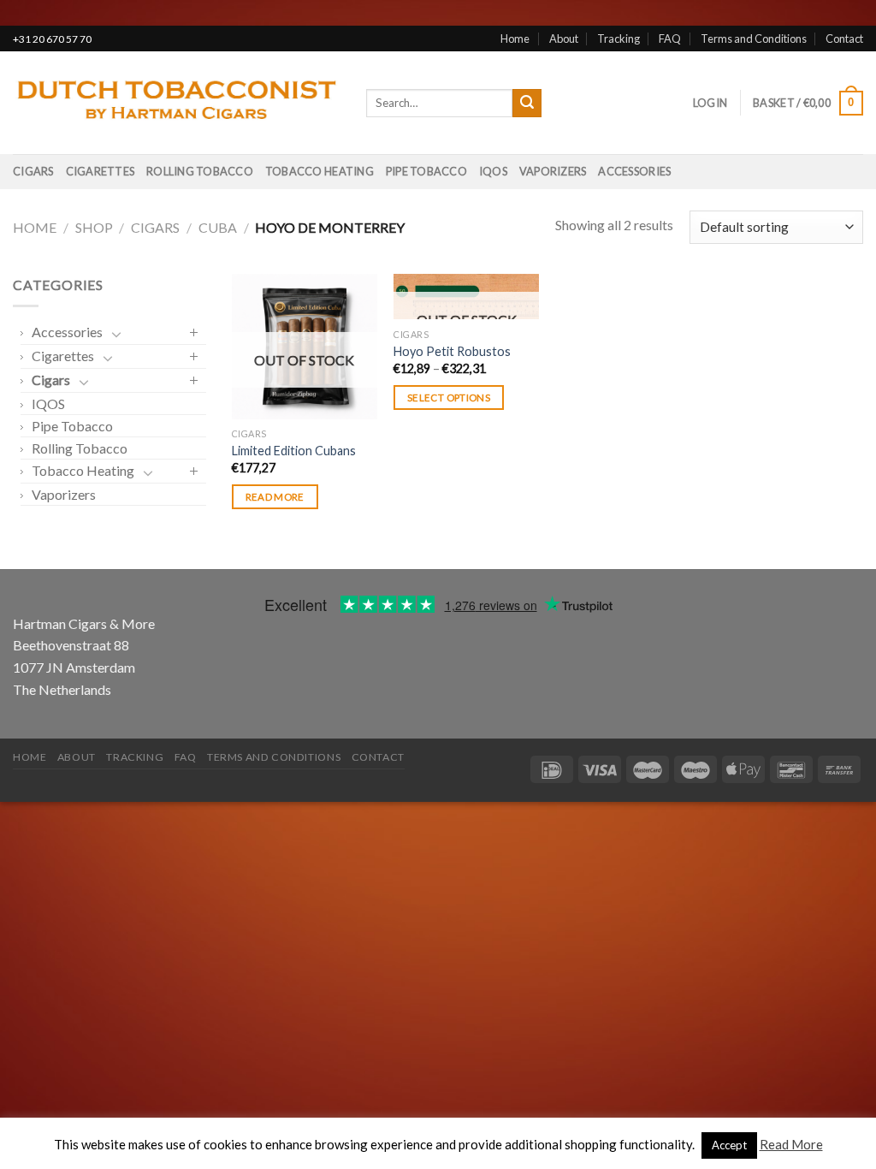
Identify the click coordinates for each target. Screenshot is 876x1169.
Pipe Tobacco (426, 171)
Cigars (33, 171)
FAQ (670, 38)
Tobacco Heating (319, 171)
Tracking (618, 38)
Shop (94, 227)
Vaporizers (553, 171)
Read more (275, 496)
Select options (448, 397)
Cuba (217, 227)
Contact (844, 38)
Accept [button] (729, 1145)
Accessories (634, 171)
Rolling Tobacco (199, 171)
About (563, 38)
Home (515, 38)
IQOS (493, 171)
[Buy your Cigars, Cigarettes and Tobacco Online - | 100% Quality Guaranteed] (176, 103)
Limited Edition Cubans (294, 450)
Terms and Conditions (754, 38)
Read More (791, 1144)
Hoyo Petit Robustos (452, 351)
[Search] (527, 103)
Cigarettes (100, 171)
